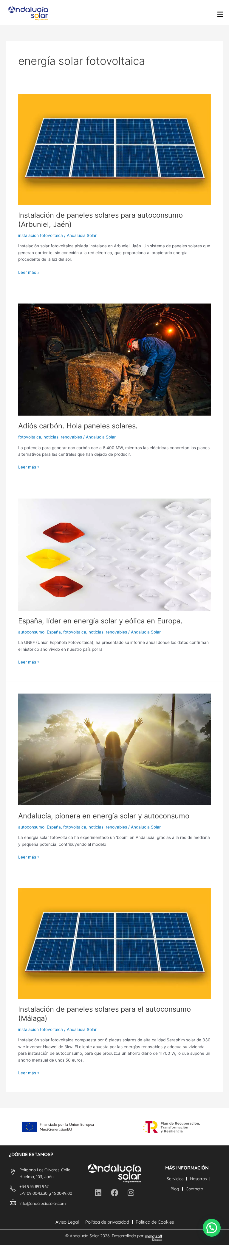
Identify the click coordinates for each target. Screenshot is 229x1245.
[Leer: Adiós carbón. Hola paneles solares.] (114, 359)
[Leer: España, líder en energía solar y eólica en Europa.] (114, 554)
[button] (212, 1228)
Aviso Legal (67, 1222)
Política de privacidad (107, 1222)
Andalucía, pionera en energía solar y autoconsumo (103, 816)
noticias (51, 437)
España (54, 632)
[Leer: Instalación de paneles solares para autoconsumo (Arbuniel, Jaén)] (114, 149)
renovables (71, 437)
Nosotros (198, 1178)
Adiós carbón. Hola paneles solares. (78, 426)
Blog (175, 1188)
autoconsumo (31, 632)
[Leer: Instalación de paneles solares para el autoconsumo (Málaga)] (114, 943)
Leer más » (28, 272)
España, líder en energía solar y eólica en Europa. (100, 621)
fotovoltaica (29, 437)
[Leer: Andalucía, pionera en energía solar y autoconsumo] (114, 749)
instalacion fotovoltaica (40, 235)
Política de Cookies (155, 1222)
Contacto (194, 1188)
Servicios (175, 1178)
